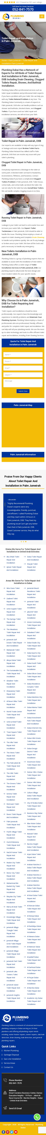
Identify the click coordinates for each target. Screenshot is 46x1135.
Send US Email (15, 1108)
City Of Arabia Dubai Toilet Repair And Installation (34, 806)
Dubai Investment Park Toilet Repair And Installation (34, 720)
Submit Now (23, 391)
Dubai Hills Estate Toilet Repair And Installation (34, 741)
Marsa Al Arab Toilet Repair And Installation (14, 910)
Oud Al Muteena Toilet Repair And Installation (13, 845)
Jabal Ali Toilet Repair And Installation (32, 615)
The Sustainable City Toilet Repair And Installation (14, 673)
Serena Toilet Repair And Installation (12, 797)
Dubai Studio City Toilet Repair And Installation (33, 645)
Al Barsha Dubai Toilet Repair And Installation (33, 991)
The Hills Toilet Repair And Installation (12, 776)
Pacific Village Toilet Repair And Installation (14, 835)
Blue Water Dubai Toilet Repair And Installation (34, 826)
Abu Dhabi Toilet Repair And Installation (13, 560)
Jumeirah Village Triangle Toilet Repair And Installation (13, 932)
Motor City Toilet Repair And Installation (13, 876)
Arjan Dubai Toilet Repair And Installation (34, 857)
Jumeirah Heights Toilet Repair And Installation (13, 998)
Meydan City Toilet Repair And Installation (14, 899)
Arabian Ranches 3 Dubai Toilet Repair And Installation (34, 867)
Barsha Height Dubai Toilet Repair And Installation (34, 847)
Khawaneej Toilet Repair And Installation (13, 694)
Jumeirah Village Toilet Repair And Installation (13, 954)
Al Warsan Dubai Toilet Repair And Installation (33, 908)
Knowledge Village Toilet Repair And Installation (14, 920)
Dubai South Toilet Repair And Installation (34, 666)
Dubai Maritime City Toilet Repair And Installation (34, 700)
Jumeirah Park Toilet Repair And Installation (14, 964)
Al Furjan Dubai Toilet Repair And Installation (33, 980)
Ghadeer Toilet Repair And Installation (12, 684)
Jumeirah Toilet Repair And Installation (33, 604)
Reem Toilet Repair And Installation (14, 815)
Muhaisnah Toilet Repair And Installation (13, 653)
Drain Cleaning (38, 237)
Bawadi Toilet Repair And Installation (32, 837)
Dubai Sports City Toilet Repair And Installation (33, 656)
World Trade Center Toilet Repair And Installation (14, 714)
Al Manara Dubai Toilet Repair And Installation (33, 939)
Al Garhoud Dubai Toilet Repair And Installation (33, 970)
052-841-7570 (23, 9)
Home (4, 60)
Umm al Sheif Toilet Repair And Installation (14, 725)
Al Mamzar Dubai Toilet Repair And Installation (33, 950)
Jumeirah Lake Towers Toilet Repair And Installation (12, 976)
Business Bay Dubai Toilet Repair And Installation (34, 816)
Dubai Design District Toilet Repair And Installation (32, 753)
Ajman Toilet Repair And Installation (14, 568)
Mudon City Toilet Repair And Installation (13, 865)
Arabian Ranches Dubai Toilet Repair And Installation (34, 888)
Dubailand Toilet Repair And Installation (33, 635)
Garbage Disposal (11, 1054)
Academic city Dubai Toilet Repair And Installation (34, 1001)
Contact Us (8, 1067)
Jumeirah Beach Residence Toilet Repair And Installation (33, 592)
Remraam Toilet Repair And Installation (13, 807)
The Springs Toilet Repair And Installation (14, 622)
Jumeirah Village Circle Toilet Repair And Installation (14, 943)
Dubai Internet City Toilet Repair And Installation (34, 731)
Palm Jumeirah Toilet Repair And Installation (13, 824)
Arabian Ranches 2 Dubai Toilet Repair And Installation (34, 878)
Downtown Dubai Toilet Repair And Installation (33, 765)
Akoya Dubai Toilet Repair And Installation (14, 663)
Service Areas (9, 1063)
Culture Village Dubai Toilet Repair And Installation (34, 795)
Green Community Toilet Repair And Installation (34, 625)
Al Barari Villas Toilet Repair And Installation (14, 704)
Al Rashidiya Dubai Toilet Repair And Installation (34, 929)
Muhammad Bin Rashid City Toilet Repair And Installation (13, 887)
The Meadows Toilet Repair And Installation (13, 632)
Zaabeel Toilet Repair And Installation (12, 601)
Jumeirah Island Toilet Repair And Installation (13, 988)
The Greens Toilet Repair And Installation (14, 786)
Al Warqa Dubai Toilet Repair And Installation (33, 919)
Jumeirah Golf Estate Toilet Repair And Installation (14, 642)
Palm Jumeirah (15, 60)
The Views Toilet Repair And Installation (13, 755)
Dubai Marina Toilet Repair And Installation (34, 710)
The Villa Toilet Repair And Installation (12, 745)
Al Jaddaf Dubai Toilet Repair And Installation (33, 960)
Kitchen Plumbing (11, 1050)
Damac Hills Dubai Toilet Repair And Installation (34, 785)
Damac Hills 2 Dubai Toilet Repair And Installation (34, 775)
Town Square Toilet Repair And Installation (14, 735)
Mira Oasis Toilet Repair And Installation (13, 591)
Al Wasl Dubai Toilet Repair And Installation (34, 898)
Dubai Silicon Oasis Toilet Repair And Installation (34, 676)
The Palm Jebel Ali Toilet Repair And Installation (13, 766)
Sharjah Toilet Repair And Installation (32, 567)
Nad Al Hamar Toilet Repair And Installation (14, 855)
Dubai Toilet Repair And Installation (34, 558)
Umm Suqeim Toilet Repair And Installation (14, 612)
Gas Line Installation (12, 1059)
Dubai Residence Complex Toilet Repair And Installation (33, 688)
